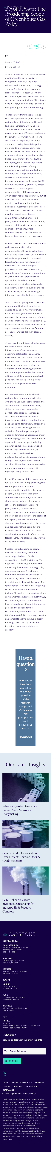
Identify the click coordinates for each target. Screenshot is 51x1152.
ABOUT (5, 1082)
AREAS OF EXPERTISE (22, 1082)
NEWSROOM (31, 1086)
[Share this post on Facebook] (29, 46)
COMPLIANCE (8, 1090)
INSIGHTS (6, 1086)
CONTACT (18, 1086)
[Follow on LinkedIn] (5, 1073)
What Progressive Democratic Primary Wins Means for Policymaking (20, 810)
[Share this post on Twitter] (43, 46)
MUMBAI (6, 1021)
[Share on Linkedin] (36, 46)
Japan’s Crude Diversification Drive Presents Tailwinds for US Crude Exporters (21, 856)
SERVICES (39, 1082)
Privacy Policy (29, 1093)
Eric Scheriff (14, 67)
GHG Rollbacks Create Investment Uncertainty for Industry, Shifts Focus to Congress (18, 905)
